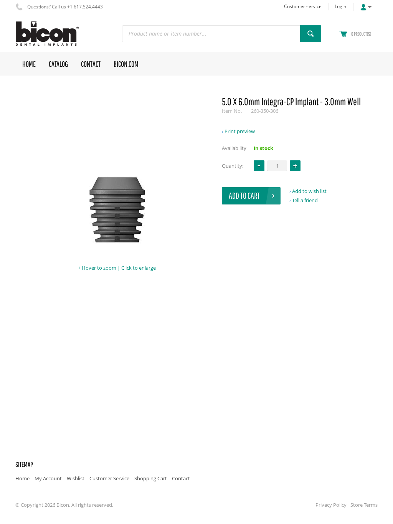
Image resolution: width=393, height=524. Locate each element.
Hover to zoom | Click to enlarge (119, 267)
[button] (295, 165)
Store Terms (364, 504)
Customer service (303, 6)
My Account (48, 478)
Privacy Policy (331, 504)
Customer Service (109, 478)
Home (22, 478)
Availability (234, 148)
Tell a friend (305, 200)
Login (340, 6)
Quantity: (232, 165)
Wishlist (75, 478)
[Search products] (310, 33)
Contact (181, 478)
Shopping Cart (150, 478)
